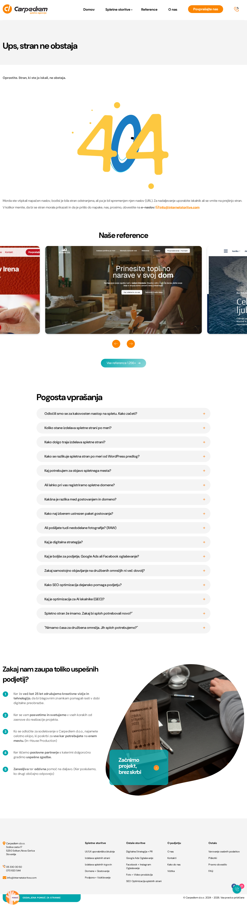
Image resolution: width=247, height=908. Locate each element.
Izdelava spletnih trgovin (98, 864)
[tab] (123, 413)
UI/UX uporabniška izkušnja (100, 851)
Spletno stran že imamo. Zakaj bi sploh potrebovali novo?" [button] (88, 613)
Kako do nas (174, 864)
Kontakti (171, 858)
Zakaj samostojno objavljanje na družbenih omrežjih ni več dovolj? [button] (94, 571)
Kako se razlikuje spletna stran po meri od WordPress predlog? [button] (92, 456)
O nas (172, 9)
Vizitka (171, 871)
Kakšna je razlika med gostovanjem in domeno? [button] (80, 499)
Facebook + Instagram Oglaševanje (138, 866)
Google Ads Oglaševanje (139, 858)
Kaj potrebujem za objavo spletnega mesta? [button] (77, 471)
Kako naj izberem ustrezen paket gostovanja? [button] (78, 513)
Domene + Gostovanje (97, 871)
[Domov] (25, 9)
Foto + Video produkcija (139, 874)
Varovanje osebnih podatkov (224, 851)
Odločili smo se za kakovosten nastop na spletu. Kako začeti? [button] (90, 413)
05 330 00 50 (14, 866)
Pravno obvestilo (217, 864)
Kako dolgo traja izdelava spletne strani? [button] (74, 442)
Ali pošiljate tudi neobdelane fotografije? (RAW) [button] (80, 528)
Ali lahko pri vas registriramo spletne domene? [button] (79, 485)
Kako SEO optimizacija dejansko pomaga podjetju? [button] (83, 585)
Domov (89, 9)
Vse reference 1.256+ (121, 363)
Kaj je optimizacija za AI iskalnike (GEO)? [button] (74, 599)
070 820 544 (13, 870)
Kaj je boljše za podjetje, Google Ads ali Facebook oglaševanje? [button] (91, 556)
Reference (149, 9)
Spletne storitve (117, 9)
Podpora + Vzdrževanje (97, 877)
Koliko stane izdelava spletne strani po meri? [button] (78, 428)
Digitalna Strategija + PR (139, 851)
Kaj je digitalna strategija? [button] (63, 542)
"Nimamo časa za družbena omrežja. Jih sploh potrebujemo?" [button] (91, 628)
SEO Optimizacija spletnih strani (143, 881)
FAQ (210, 871)
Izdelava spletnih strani (97, 858)
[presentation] (116, 344)
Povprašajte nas (205, 9)
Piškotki (212, 858)
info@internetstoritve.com (179, 207)
